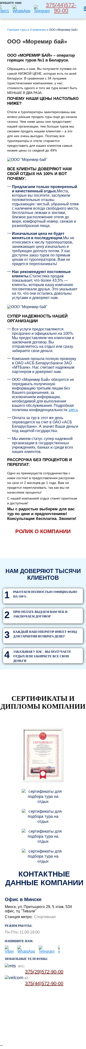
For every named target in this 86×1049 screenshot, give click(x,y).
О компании (38, 29)
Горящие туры (17, 29)
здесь (73, 410)
